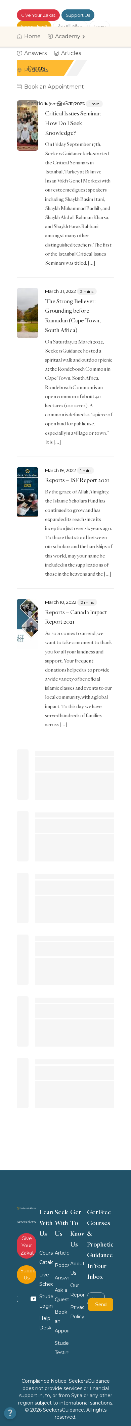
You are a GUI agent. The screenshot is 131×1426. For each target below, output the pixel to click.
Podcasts (62, 1265)
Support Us (78, 15)
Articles (62, 1253)
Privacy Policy (77, 1312)
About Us (77, 1268)
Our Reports (77, 1290)
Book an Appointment (62, 1321)
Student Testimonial (62, 1348)
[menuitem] (31, 36)
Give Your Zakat (38, 15)
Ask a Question (62, 1295)
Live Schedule (46, 1279)
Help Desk (45, 1323)
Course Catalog (46, 1257)
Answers (62, 1278)
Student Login (46, 1301)
